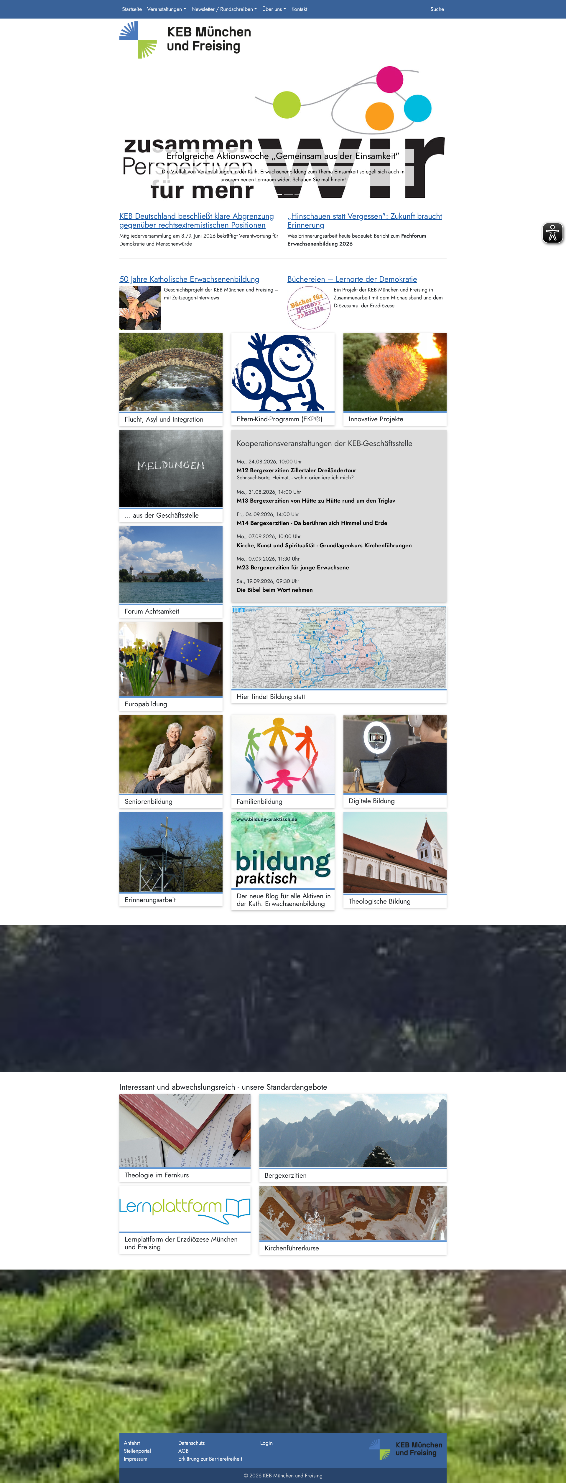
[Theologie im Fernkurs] (185, 1130)
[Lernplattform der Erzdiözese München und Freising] (185, 1208)
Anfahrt (132, 1443)
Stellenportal (137, 1451)
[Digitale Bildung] (395, 754)
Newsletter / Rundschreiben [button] (222, 9)
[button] (144, 133)
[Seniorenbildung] (171, 754)
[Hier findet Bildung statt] (339, 647)
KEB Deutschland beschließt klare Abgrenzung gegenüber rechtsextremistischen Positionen (196, 220)
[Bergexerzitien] (353, 1130)
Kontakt (299, 9)
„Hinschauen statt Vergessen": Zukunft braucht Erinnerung (364, 220)
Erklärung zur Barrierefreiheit (210, 1459)
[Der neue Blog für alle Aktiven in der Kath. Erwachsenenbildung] (283, 850)
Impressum (135, 1459)
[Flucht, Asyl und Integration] (171, 372)
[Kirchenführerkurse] (353, 1213)
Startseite (132, 9)
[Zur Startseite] (185, 42)
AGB (183, 1451)
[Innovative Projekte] (395, 372)
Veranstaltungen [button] (164, 9)
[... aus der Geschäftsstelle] (171, 468)
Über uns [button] (272, 9)
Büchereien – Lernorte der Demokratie (352, 279)
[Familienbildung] (283, 754)
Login (266, 1443)
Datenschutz (191, 1443)
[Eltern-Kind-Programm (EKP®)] (283, 372)
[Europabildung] (171, 659)
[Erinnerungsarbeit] (171, 852)
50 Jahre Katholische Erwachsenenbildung (189, 279)
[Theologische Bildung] (395, 852)
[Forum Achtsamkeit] (171, 564)
